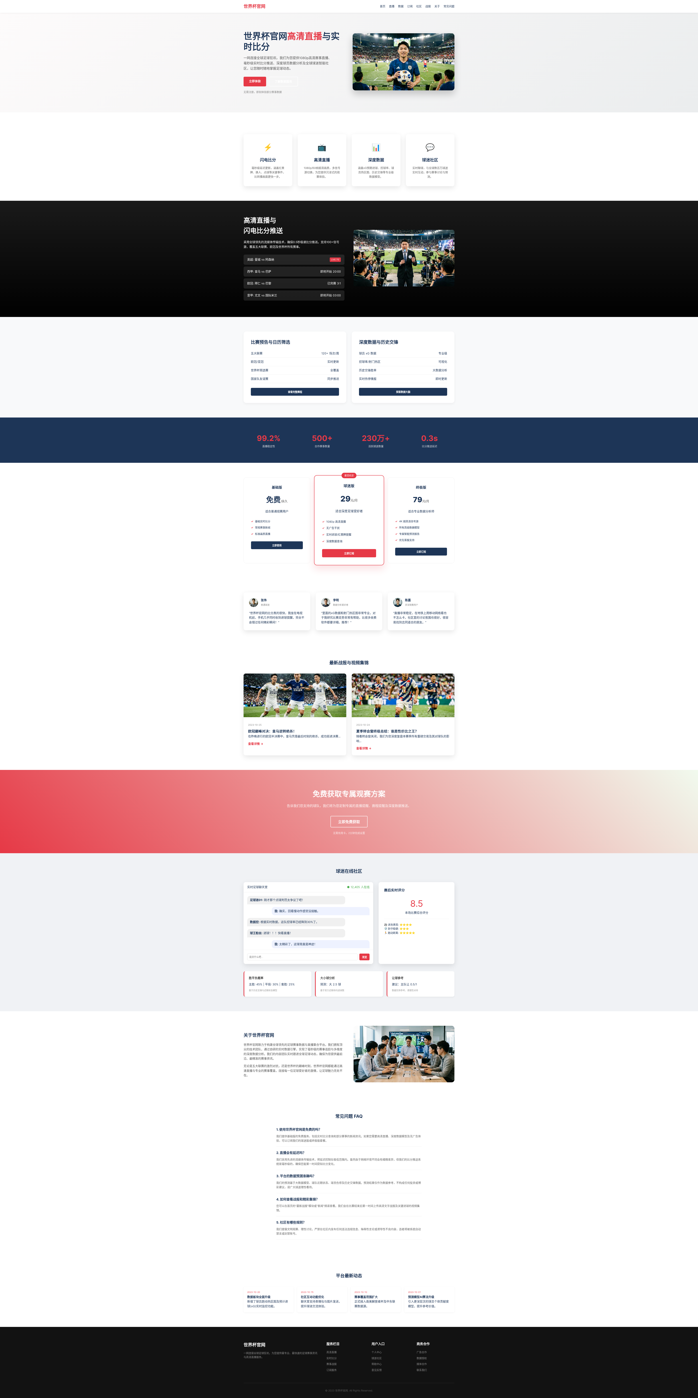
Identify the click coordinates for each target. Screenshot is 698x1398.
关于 (437, 6)
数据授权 (422, 1358)
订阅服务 (331, 1369)
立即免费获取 (349, 822)
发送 (364, 957)
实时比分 (331, 1358)
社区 (419, 6)
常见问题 (449, 6)
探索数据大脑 (403, 392)
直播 (391, 6)
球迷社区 (377, 1358)
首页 (382, 6)
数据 (401, 6)
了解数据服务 (283, 81)
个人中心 (377, 1352)
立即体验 (255, 81)
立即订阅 (349, 553)
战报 (428, 6)
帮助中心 (377, 1363)
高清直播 (331, 1352)
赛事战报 (331, 1363)
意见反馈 (377, 1369)
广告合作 (422, 1352)
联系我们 (422, 1369)
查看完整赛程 (295, 392)
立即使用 (277, 545)
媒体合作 (422, 1363)
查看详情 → (255, 744)
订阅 (410, 6)
